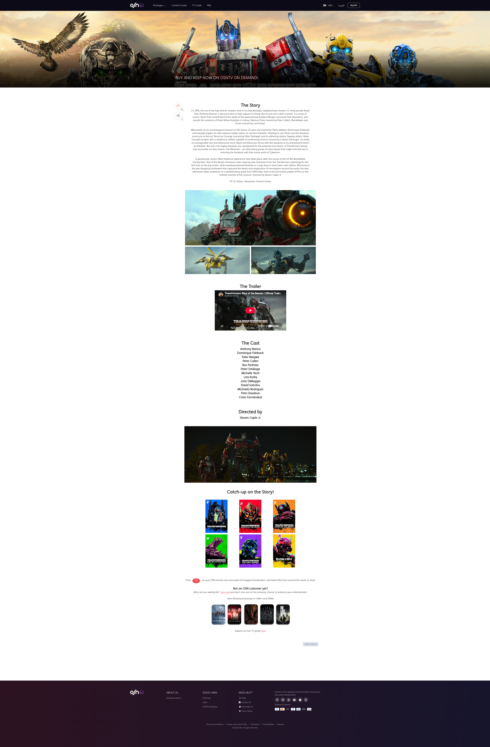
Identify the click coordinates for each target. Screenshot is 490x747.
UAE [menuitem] (329, 5)
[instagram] (283, 700)
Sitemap (280, 724)
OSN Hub (207, 698)
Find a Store (247, 711)
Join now (225, 592)
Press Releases (268, 724)
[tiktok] (288, 700)
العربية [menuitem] (341, 5)
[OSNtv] (137, 692)
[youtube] (294, 700)
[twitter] (306, 700)
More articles (310, 644)
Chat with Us (247, 706)
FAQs (244, 698)
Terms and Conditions (214, 724)
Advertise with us (173, 698)
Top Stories (255, 724)
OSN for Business (210, 706)
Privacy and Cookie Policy (237, 724)
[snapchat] (300, 700)
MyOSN (353, 5)
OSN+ (205, 702)
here (263, 630)
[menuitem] (137, 5)
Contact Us (246, 702)
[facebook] (277, 700)
